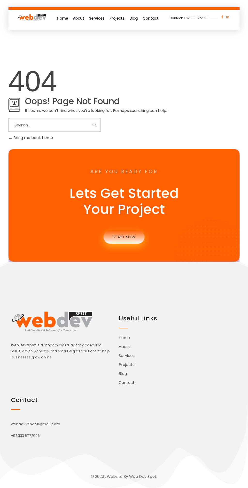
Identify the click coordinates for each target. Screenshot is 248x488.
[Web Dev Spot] (32, 18)
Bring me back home (32, 137)
